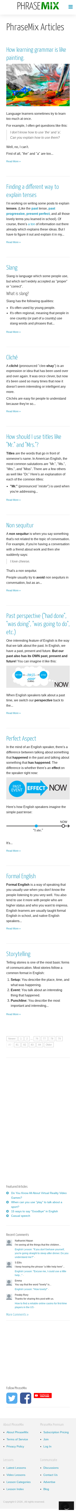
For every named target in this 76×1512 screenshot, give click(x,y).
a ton (31, 224)
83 (32, 1044)
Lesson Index (15, 1489)
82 (24, 1044)
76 (36, 1038)
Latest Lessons (16, 1467)
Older (49, 1044)
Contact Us (50, 1474)
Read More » (13, 161)
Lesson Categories (18, 1482)
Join (46, 1439)
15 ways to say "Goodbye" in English (34, 1211)
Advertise (49, 1482)
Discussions (51, 1467)
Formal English (21, 876)
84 (39, 1044)
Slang (11, 268)
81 (17, 1044)
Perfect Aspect (21, 739)
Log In (47, 1446)
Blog (46, 1489)
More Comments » (17, 1314)
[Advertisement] (40, 1092)
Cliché (12, 358)
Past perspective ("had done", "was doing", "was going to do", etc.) (38, 624)
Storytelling (18, 954)
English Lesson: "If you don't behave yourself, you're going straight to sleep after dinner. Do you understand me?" (42, 1253)
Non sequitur (20, 525)
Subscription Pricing (56, 1432)
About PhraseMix (17, 1432)
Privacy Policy (15, 1446)
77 (44, 1038)
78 (51, 1038)
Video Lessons (15, 1474)
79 (59, 1038)
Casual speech (20, 1215)
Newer (12, 1038)
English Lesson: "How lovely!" (31, 1289)
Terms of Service (17, 1439)
